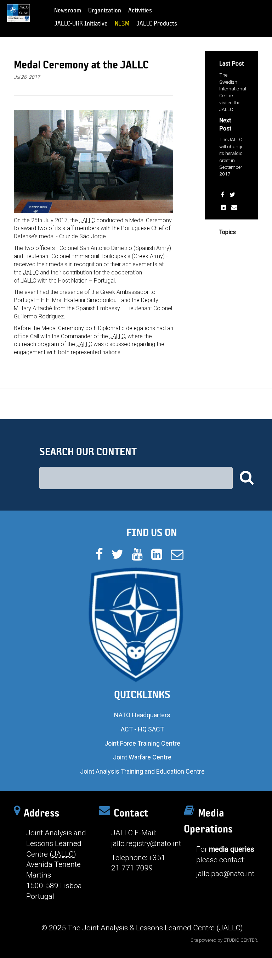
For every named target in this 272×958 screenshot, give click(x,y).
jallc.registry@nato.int (146, 843)
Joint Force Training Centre (142, 743)
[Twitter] (232, 194)
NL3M (122, 23)
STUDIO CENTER (240, 940)
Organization (104, 10)
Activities (140, 10)
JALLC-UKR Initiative (81, 23)
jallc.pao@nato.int (225, 873)
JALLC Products (156, 23)
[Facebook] (223, 194)
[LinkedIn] (223, 207)
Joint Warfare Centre (142, 757)
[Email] (234, 207)
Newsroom (67, 10)
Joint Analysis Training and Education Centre (142, 771)
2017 (225, 243)
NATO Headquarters (142, 715)
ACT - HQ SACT (142, 729)
